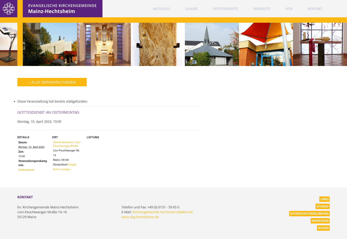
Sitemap (322, 206)
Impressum (320, 221)
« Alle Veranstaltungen (52, 82)
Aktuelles (161, 8)
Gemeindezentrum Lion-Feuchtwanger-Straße (67, 144)
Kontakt (315, 8)
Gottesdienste (225, 8)
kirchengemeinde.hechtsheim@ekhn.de (163, 212)
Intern (323, 228)
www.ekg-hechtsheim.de (140, 217)
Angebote (261, 8)
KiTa (289, 8)
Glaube (191, 8)
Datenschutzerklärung (309, 214)
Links (324, 199)
